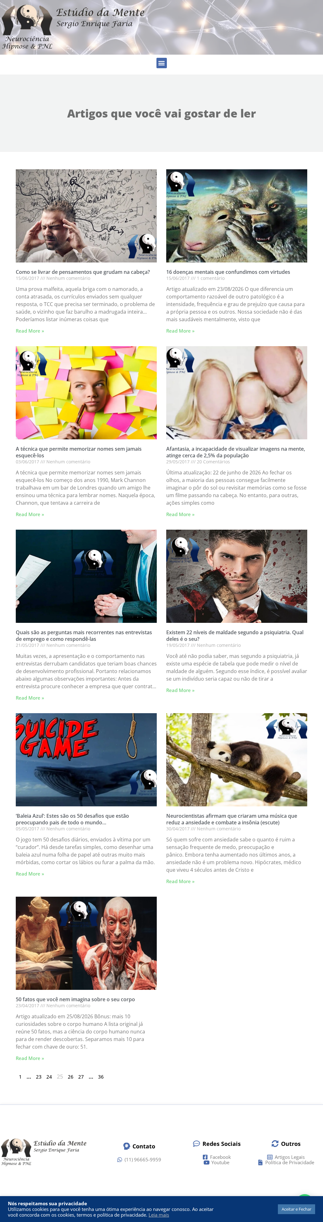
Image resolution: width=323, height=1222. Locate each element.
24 (49, 1077)
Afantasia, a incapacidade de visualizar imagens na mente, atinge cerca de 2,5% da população (235, 452)
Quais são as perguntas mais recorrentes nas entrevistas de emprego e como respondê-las (84, 635)
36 (101, 1077)
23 (39, 1077)
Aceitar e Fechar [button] (296, 1209)
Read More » (30, 331)
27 (81, 1077)
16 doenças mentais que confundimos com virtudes (228, 271)
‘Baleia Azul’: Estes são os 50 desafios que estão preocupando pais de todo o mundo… (72, 819)
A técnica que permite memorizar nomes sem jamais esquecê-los (79, 452)
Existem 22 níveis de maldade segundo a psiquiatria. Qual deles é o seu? (234, 635)
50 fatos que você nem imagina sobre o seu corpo (75, 999)
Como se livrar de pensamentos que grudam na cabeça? (83, 271)
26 (70, 1077)
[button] (161, 63)
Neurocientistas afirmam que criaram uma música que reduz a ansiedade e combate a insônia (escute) (231, 819)
